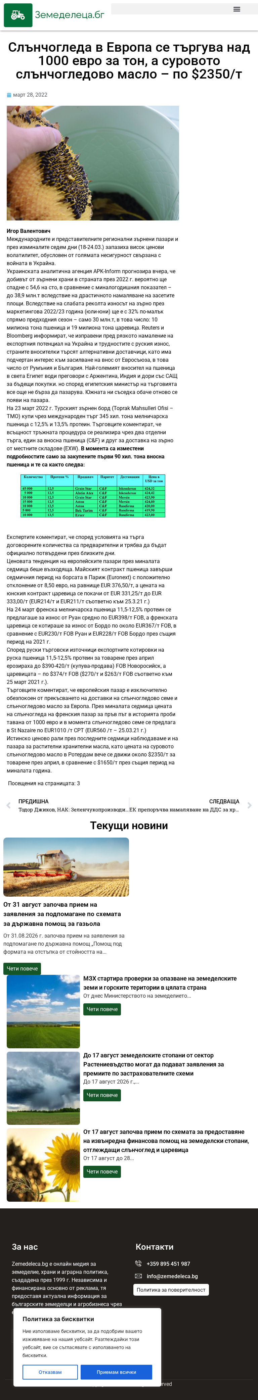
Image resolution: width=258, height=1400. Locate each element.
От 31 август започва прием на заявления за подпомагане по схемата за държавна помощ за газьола (62, 914)
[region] (87, 1347)
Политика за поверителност (171, 1290)
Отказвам (50, 1372)
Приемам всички (116, 1372)
